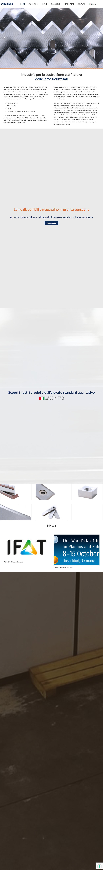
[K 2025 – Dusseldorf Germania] (76, 550)
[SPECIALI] (51, 512)
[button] (37, 4)
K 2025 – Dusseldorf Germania (63, 567)
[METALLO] (15, 492)
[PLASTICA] (51, 492)
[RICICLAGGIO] (87, 492)
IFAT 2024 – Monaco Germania (13, 562)
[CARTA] (15, 512)
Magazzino (68, 27)
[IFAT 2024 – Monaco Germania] (26, 547)
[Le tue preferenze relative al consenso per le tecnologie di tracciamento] (99, 866)
